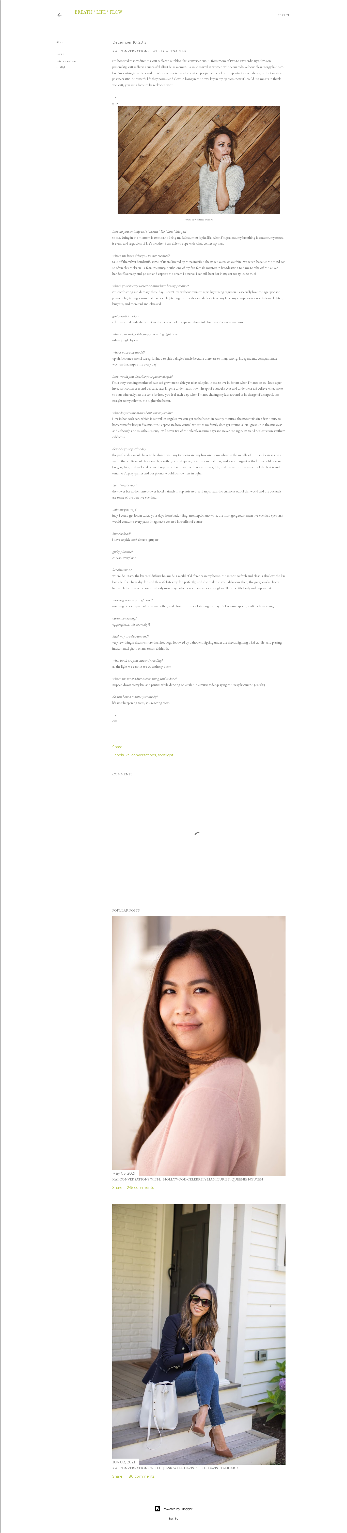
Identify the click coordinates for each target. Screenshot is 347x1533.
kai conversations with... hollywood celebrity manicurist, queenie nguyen (187, 1179)
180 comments (140, 1476)
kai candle (257, 642)
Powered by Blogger (178, 1509)
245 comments (140, 1187)
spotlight (61, 67)
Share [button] (59, 42)
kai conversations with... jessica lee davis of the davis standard (175, 1468)
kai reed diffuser (150, 575)
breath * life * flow (98, 12)
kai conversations (66, 61)
